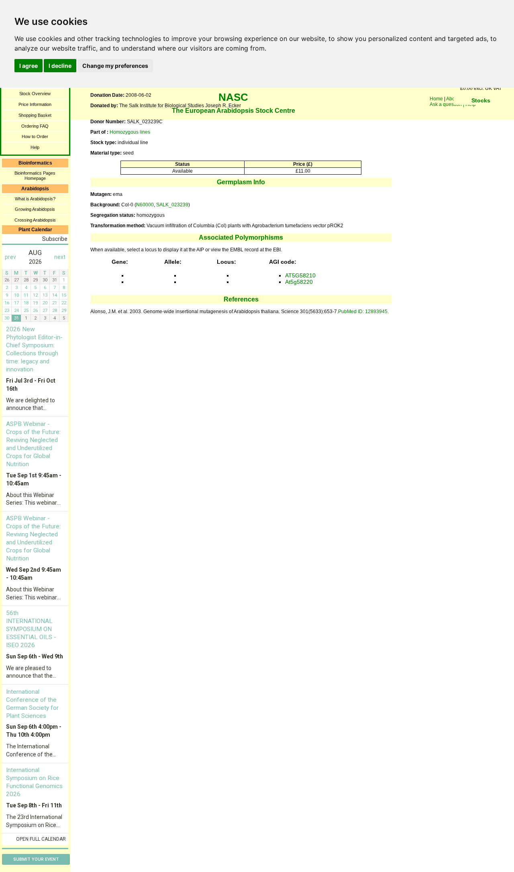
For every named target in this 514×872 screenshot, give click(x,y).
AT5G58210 (300, 275)
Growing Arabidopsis (35, 209)
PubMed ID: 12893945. (363, 311)
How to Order (35, 136)
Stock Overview (35, 93)
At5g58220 (299, 282)
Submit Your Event (36, 859)
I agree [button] (28, 65)
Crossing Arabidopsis (35, 220)
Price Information (34, 104)
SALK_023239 (172, 205)
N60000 (145, 205)
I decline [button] (60, 65)
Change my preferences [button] (115, 65)
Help (35, 147)
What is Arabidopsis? (35, 198)
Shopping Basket (34, 115)
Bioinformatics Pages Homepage (34, 176)
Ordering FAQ (35, 126)
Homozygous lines (130, 132)
